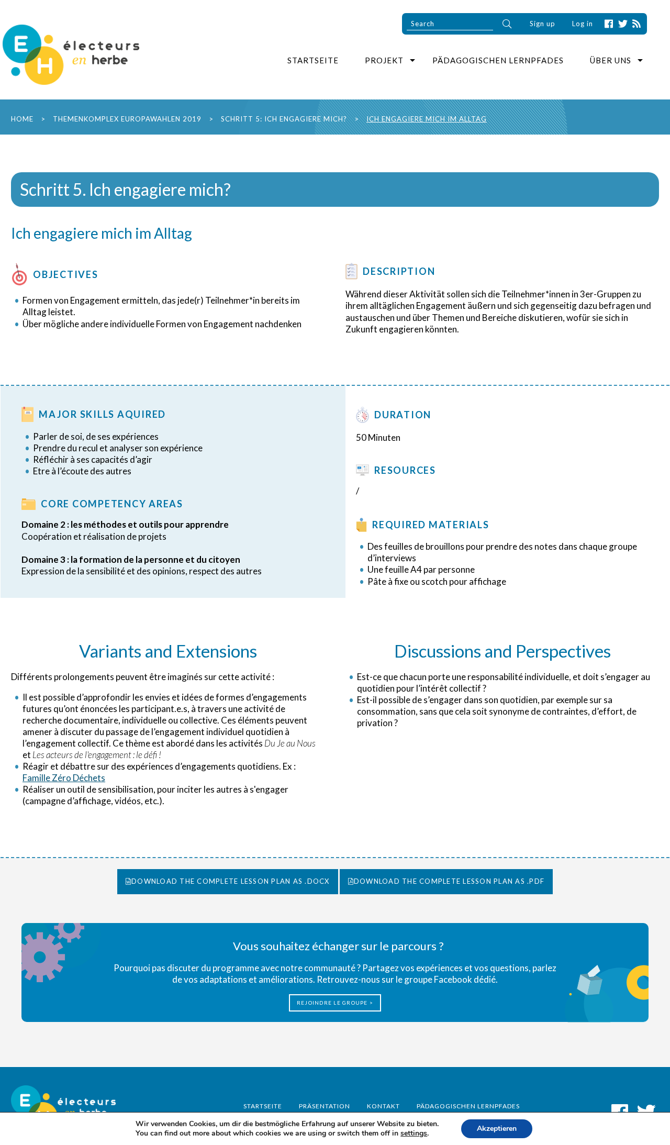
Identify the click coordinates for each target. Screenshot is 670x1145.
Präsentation (324, 1106)
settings (413, 1133)
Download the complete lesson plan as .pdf (449, 881)
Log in (582, 23)
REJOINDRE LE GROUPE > (335, 1002)
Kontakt (383, 1106)
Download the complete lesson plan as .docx (230, 881)
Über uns (610, 60)
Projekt (384, 60)
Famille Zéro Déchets (64, 777)
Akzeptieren (497, 1128)
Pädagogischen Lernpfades (498, 60)
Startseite (313, 60)
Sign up (542, 23)
